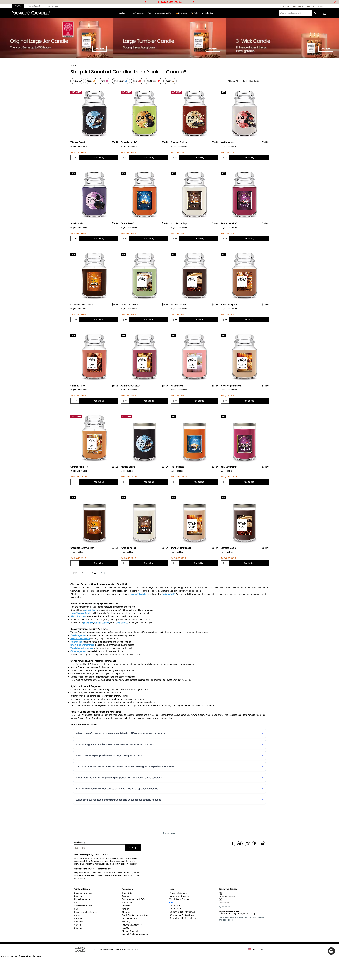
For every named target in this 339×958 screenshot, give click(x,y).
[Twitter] (240, 843)
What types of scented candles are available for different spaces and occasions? (121, 733)
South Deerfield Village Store (135, 915)
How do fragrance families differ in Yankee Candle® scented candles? (115, 744)
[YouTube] (262, 843)
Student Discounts (130, 931)
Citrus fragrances (78, 651)
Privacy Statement (91, 861)
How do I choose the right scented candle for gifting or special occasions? (117, 788)
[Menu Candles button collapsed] (126, 13)
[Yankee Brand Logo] (31, 13)
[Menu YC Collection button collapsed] (213, 13)
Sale (76, 909)
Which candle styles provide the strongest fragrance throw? (110, 755)
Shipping (126, 921)
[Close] (335, 2)
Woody (168, 81)
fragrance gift (168, 594)
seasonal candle (138, 594)
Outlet (77, 915)
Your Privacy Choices (179, 899)
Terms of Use (176, 905)
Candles (122, 13)
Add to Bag (99, 157)
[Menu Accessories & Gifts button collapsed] (172, 13)
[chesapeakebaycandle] (51, 6)
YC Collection (207, 13)
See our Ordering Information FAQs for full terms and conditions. (241, 919)
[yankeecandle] (19, 6)
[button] (331, 951)
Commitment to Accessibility (183, 918)
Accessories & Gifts (163, 13)
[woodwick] (34, 6)
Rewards (126, 905)
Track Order (127, 893)
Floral (103, 81)
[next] (193, 2)
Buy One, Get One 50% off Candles (170, 2)
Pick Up (125, 928)
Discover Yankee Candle (85, 912)
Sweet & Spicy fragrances (82, 645)
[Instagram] (247, 843)
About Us (78, 921)
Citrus (89, 81)
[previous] (145, 2)
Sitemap (78, 928)
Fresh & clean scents (80, 638)
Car (149, 13)
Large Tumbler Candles (81, 613)
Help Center (226, 907)
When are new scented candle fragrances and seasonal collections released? (119, 799)
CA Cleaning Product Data (182, 915)
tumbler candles (101, 622)
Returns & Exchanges (132, 925)
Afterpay (126, 912)
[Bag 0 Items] (324, 13)
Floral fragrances (78, 635)
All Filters (231, 81)
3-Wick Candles (77, 616)
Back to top (168, 833)
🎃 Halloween (181, 13)
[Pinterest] (254, 843)
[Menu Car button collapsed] (151, 13)
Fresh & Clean (119, 81)
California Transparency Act (182, 912)
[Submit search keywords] (315, 13)
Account (126, 896)
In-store (75, 81)
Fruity (135, 81)
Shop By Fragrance (83, 893)
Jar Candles (89, 610)
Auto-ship (126, 909)
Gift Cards (79, 918)
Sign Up (133, 847)
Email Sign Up (79, 842)
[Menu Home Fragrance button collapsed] (144, 13)
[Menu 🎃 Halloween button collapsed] (187, 13)
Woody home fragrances (81, 648)
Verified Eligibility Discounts (135, 934)
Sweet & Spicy (151, 81)
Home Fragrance (136, 13)
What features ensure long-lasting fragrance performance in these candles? (119, 777)
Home (73, 65)
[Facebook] (232, 843)
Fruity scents (76, 642)
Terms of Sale (176, 908)
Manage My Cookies (179, 896)
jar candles (88, 622)
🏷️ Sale (194, 13)
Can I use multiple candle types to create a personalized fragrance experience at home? (125, 766)
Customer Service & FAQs (133, 899)
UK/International (129, 918)
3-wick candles (121, 622)
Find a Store (127, 902)
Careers (77, 925)
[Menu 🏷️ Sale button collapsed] (198, 13)
